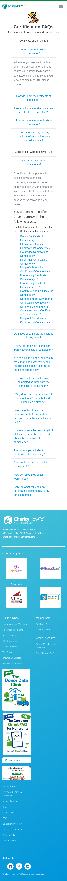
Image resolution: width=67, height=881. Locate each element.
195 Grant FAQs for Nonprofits (12, 794)
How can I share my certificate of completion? (33, 122)
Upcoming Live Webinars (15, 624)
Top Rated (7, 652)
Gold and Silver (44, 624)
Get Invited (14, 760)
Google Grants (43, 629)
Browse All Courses (12, 663)
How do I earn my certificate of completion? (33, 98)
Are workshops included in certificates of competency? (29, 452)
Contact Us (8, 812)
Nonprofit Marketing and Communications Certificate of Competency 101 (36, 310)
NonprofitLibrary (10, 801)
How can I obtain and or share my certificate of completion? (33, 110)
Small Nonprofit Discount (48, 653)
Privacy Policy (9, 835)
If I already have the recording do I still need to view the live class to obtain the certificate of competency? (33, 436)
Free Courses (9, 635)
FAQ (4, 818)
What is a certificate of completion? (33, 51)
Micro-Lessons (10, 646)
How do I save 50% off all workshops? (28, 476)
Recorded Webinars (12, 630)
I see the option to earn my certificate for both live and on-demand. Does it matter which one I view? (33, 416)
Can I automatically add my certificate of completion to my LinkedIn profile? (34, 136)
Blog (4, 807)
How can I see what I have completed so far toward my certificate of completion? (33, 382)
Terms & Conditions (12, 829)
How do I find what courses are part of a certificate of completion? (33, 347)
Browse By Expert (11, 658)
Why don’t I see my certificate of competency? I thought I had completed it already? (33, 398)
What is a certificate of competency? (33, 162)
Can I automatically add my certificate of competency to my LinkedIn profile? (31, 491)
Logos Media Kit (10, 840)
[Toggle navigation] (61, 6)
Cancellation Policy (12, 823)
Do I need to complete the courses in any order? (33, 335)
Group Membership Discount (46, 646)
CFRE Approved (10, 641)
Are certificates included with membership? (30, 464)
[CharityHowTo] (14, 6)
